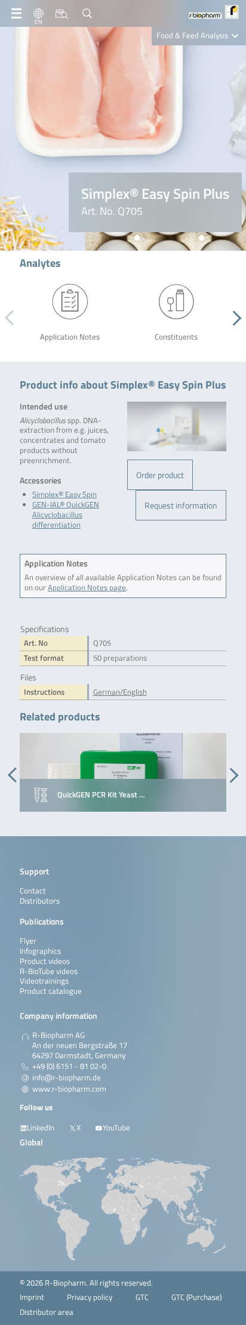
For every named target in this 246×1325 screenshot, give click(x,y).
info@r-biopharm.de (66, 1078)
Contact (33, 890)
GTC (142, 1297)
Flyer (28, 941)
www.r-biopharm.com (69, 1089)
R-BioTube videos (49, 971)
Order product (160, 475)
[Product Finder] (61, 13)
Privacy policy (89, 1297)
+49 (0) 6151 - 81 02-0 (69, 1066)
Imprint (32, 1297)
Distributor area (46, 1312)
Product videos (45, 961)
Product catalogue (51, 991)
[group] (123, 772)
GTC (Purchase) (196, 1297)
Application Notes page (87, 587)
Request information (180, 505)
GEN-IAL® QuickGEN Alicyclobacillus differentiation (65, 515)
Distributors (40, 901)
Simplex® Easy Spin (64, 494)
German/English (120, 692)
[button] (234, 318)
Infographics (40, 951)
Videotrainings (44, 981)
